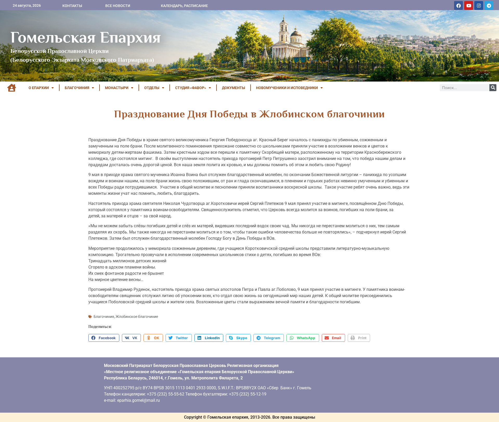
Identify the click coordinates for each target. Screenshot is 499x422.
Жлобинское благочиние (137, 316)
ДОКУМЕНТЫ (233, 88)
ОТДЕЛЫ (151, 88)
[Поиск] (492, 87)
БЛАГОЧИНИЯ (77, 88)
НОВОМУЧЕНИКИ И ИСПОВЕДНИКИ (287, 88)
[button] (103, 338)
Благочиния (104, 316)
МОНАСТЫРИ (116, 88)
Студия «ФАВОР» (190, 88)
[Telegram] (488, 5)
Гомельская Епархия (85, 37)
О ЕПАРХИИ (39, 88)
